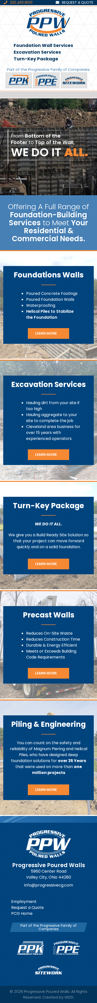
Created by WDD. (58, 997)
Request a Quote (77, 2)
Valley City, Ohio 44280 (48, 877)
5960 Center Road (48, 871)
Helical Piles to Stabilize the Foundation (50, 314)
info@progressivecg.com (48, 885)
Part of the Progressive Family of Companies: (48, 69)
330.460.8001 (20, 2)
